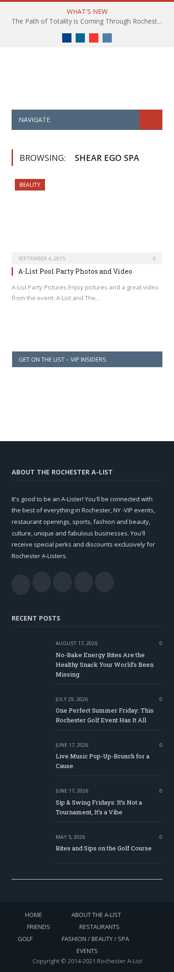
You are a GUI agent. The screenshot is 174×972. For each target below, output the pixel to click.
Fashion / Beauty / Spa (95, 939)
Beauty (29, 185)
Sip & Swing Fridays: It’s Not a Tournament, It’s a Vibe (99, 807)
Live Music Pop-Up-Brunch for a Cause (102, 761)
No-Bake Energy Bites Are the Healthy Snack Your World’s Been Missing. (105, 664)
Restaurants (99, 927)
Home (33, 914)
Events (87, 951)
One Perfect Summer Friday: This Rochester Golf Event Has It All (105, 715)
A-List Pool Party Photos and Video (75, 271)
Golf (25, 939)
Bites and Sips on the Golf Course (104, 848)
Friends (38, 927)
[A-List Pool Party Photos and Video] (87, 218)
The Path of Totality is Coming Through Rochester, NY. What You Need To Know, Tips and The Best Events (89, 21)
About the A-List (96, 914)
